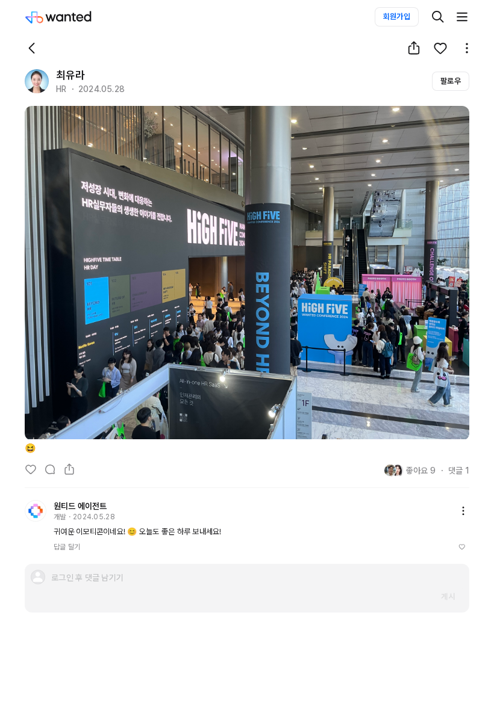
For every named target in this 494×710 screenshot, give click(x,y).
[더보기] (462, 17)
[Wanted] (70, 16)
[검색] (438, 17)
